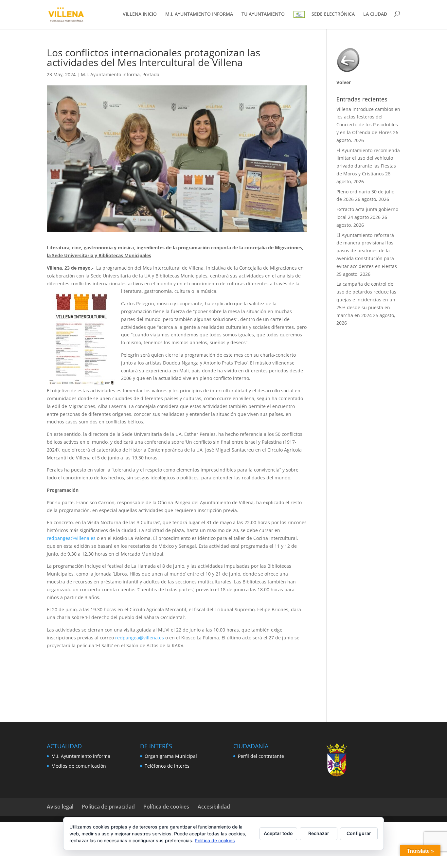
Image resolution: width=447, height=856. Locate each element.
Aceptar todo (278, 833)
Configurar (359, 833)
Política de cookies (166, 806)
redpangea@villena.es (71, 538)
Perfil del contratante (261, 756)
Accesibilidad (214, 806)
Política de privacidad (108, 806)
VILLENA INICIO (140, 14)
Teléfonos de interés (167, 766)
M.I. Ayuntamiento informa (110, 74)
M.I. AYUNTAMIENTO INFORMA (199, 14)
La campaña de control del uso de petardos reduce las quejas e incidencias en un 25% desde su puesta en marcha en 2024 (366, 299)
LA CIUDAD (375, 14)
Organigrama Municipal (171, 756)
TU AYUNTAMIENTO (263, 14)
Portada (150, 74)
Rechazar (318, 833)
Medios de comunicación (78, 766)
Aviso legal (60, 806)
